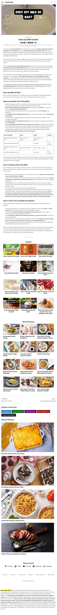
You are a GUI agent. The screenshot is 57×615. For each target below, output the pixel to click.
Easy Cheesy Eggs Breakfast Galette (43, 390)
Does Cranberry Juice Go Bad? (45, 292)
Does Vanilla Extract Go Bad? (45, 274)
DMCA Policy (51, 574)
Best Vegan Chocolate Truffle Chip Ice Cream (27, 390)
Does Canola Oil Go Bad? (11, 256)
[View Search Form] (52, 2)
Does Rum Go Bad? (28, 273)
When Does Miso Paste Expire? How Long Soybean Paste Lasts (45, 311)
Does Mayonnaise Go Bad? (28, 311)
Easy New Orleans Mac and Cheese (12, 453)
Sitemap (30, 574)
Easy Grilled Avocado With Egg (10, 372)
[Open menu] (55, 2)
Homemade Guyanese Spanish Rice (12, 520)
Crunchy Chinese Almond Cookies (26, 354)
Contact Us (13, 574)
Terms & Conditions (40, 574)
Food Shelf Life (28, 37)
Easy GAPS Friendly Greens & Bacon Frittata (45, 337)
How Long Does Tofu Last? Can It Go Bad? (11, 292)
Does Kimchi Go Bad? (6, 400)
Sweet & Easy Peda (43, 354)
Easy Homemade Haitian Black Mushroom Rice (45, 372)
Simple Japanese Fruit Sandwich (27, 337)
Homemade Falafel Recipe (9, 337)
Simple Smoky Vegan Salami (10, 354)
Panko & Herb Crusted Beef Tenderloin (13, 554)
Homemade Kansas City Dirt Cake (12, 487)
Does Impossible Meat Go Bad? (11, 311)
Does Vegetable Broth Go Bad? (48, 400)
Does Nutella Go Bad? (11, 273)
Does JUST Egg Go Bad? (28, 256)
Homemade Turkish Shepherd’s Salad (26, 372)
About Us (5, 574)
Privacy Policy (22, 574)
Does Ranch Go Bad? (45, 256)
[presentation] (11, 329)
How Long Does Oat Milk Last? (28, 292)
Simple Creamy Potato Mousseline (10, 390)
